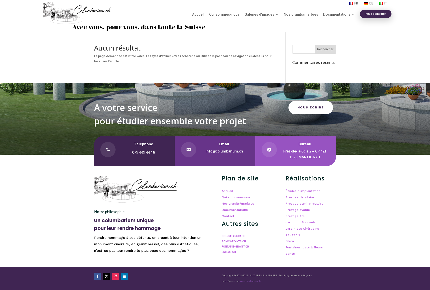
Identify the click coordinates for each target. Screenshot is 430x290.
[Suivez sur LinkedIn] (124, 276)
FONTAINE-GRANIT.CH (235, 246)
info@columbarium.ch (224, 151)
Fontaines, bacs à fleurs (304, 247)
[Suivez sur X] (106, 276)
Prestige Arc (295, 216)
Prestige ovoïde (298, 210)
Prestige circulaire (300, 197)
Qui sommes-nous (224, 15)
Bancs (290, 253)
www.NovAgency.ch (250, 281)
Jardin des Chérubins (302, 228)
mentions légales (301, 275)
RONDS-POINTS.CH (234, 241)
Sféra (290, 241)
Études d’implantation (303, 191)
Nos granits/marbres (301, 15)
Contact (228, 216)
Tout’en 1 (293, 235)
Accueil (198, 15)
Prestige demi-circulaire (304, 203)
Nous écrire (310, 107)
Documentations (336, 15)
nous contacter (376, 13)
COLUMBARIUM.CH (233, 236)
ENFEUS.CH (229, 252)
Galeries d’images (259, 15)
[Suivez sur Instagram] (115, 276)
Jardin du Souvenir (300, 222)
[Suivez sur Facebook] (97, 276)
